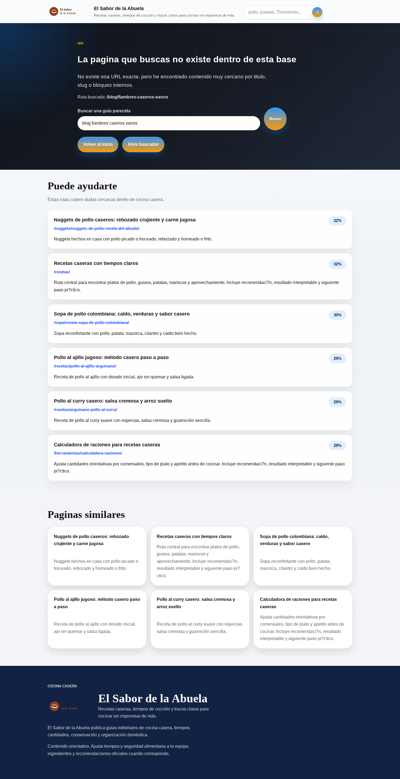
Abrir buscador (143, 144)
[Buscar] (317, 12)
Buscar (275, 119)
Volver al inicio (98, 144)
